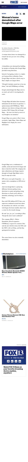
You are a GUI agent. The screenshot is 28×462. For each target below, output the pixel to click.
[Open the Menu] (2, 2)
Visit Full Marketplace (21, 253)
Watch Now (23, 2)
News (4, 13)
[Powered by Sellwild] (24, 344)
